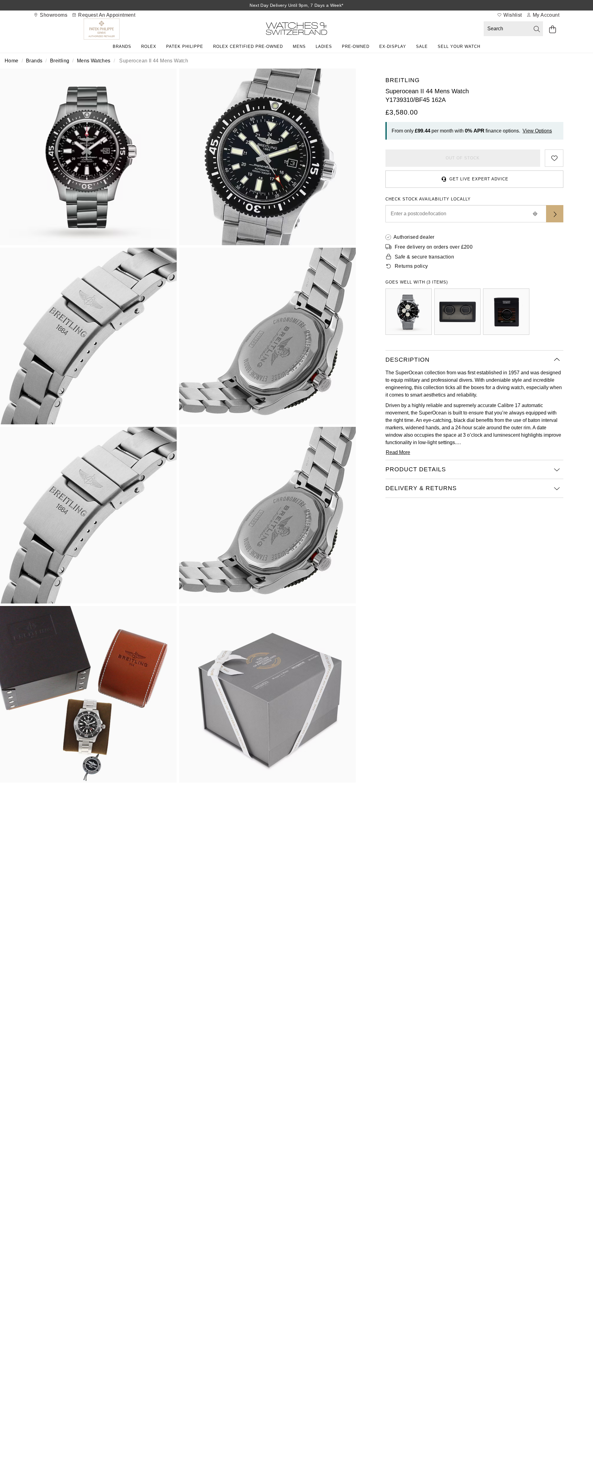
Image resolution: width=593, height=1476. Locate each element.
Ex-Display (392, 46)
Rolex (148, 46)
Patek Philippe (184, 46)
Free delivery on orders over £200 (434, 247)
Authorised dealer (414, 237)
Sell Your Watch (459, 46)
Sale (422, 46)
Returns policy (411, 266)
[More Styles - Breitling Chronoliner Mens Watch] (408, 311)
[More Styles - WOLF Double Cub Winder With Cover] (457, 311)
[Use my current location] (535, 213)
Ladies (324, 46)
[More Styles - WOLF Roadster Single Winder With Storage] (506, 311)
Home (12, 60)
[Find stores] (554, 213)
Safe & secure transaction (424, 256)
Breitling (59, 60)
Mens (299, 46)
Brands (122, 46)
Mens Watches (94, 60)
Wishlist (512, 15)
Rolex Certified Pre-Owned (248, 46)
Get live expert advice (478, 179)
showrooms (53, 15)
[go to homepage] (296, 29)
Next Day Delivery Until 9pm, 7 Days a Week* (296, 5)
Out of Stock (463, 158)
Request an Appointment (106, 15)
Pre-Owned (355, 46)
